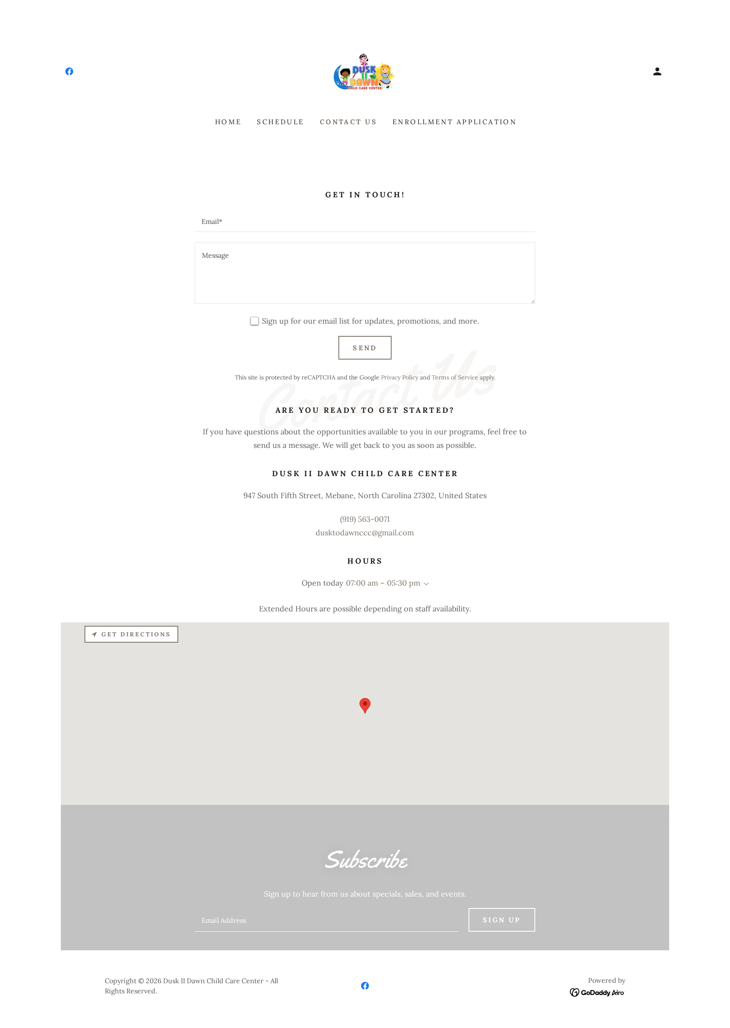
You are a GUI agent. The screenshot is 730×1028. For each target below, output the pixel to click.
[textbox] (365, 221)
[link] (69, 71)
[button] (657, 71)
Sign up (502, 920)
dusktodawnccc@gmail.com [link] (365, 532)
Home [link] (228, 121)
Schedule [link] (280, 121)
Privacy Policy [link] (399, 377)
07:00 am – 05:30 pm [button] (383, 583)
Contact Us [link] (348, 121)
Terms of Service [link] (455, 377)
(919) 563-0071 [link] (365, 519)
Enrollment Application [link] (454, 121)
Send (365, 348)
